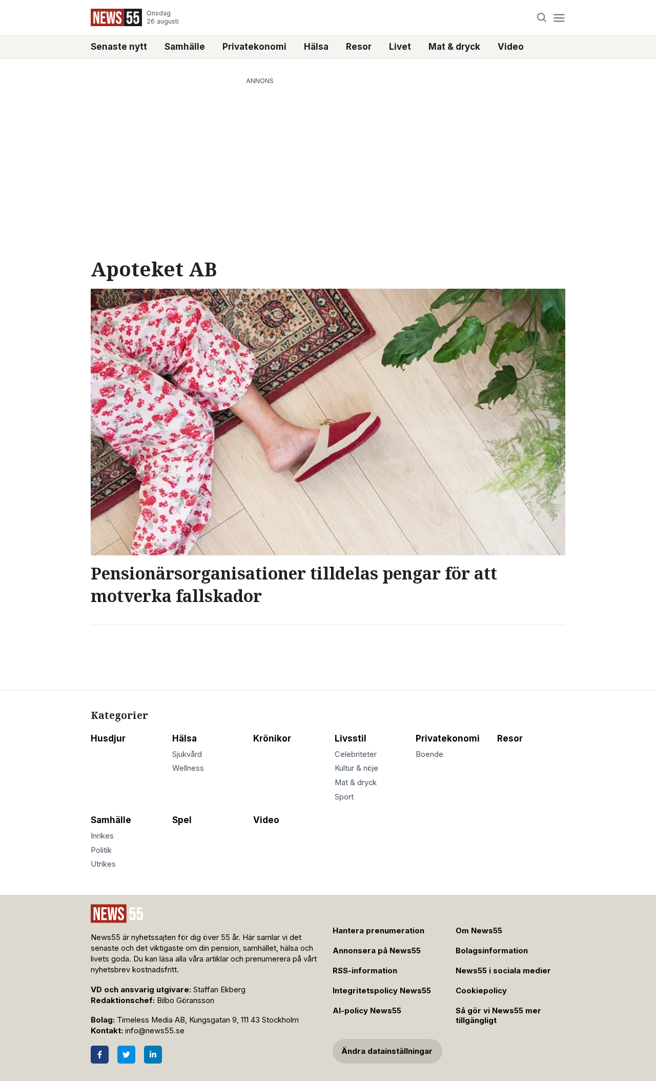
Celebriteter (356, 754)
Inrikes (102, 835)
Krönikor (272, 738)
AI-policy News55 (367, 1010)
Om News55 (479, 930)
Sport (344, 797)
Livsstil (350, 738)
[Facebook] (100, 1055)
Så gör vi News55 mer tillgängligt (498, 1015)
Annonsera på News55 (377, 950)
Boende (429, 754)
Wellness (188, 768)
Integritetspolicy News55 (382, 990)
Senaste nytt (119, 47)
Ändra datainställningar (387, 1051)
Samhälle (185, 47)
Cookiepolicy (481, 990)
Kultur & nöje (356, 768)
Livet (400, 47)
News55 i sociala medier (503, 970)
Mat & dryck (454, 47)
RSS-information (365, 970)
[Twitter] (126, 1055)
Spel (182, 820)
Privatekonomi (254, 47)
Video (511, 47)
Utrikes (103, 864)
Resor (359, 47)
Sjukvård (187, 754)
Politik (101, 850)
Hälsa (316, 47)
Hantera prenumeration (378, 930)
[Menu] (558, 17)
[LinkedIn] (153, 1055)
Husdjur (108, 738)
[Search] (542, 17)
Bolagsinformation (492, 950)
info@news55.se (154, 1030)
